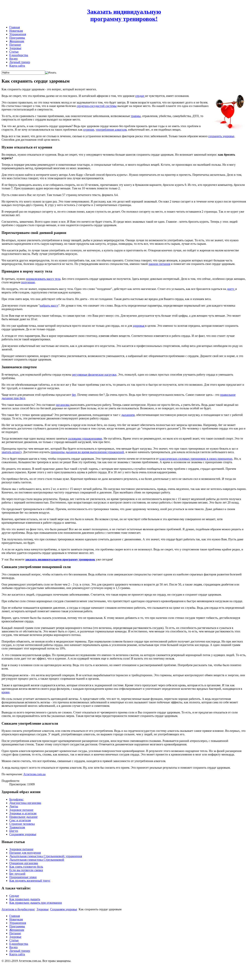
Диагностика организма (25, 803)
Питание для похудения (25, 852)
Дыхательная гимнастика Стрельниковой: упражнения (45, 856)
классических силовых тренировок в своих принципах (195, 458)
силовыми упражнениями (85, 438)
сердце (140, 95)
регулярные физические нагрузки (94, 374)
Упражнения (17, 34)
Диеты (13, 806)
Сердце (14, 895)
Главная (14, 27)
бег (74, 394)
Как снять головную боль (26, 866)
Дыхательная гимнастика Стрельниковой (36, 859)
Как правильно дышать (24, 899)
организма (63, 404)
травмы (136, 116)
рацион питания (159, 264)
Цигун (13, 830)
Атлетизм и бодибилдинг (18, 909)
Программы (17, 37)
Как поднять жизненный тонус (29, 880)
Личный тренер (19, 62)
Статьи (14, 51)
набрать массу (49, 305)
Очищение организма (23, 863)
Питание (15, 44)
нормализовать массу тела (43, 278)
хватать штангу (12, 452)
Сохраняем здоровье (22, 834)
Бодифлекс (16, 799)
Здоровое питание (21, 809)
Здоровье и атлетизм (22, 813)
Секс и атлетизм (20, 820)
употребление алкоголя (111, 129)
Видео (13, 58)
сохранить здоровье (221, 136)
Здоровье (15, 48)
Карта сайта (17, 65)
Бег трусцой (17, 873)
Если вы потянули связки (26, 870)
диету (231, 289)
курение (88, 129)
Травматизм (17, 827)
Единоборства (18, 55)
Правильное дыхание (23, 816)
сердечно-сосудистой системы (97, 106)
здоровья (139, 325)
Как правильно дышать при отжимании (35, 902)
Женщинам (16, 41)
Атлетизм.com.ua (34, 774)
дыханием (128, 415)
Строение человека (22, 823)
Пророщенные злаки (23, 877)
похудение (28, 282)
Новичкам (16, 30)
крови (5, 692)
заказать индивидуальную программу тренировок (60, 559)
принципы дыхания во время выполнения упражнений (87, 452)
